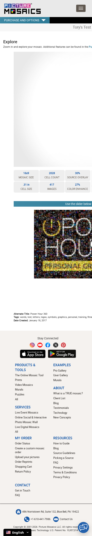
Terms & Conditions (65, 472)
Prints (18, 380)
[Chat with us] (83, 527)
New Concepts (62, 417)
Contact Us (66, 519)
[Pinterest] (63, 345)
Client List (59, 398)
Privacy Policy (61, 477)
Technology (60, 413)
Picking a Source (63, 458)
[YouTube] (40, 345)
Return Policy (23, 471)
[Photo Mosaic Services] (22, 8)
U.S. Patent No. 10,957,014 (64, 530)
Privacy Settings (63, 467)
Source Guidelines (64, 453)
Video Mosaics (24, 385)
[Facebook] (47, 345)
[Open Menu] (81, 8)
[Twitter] (55, 345)
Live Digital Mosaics (27, 427)
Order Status (22, 443)
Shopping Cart (23, 466)
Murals (19, 389)
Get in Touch (22, 490)
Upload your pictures (27, 457)
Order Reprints (23, 462)
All (16, 399)
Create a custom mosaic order (30, 450)
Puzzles (19, 394)
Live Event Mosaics (26, 412)
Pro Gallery (59, 370)
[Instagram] (32, 345)
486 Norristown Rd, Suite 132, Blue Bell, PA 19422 (50, 511)
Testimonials (61, 408)
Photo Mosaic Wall (26, 422)
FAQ (55, 462)
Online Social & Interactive (31, 417)
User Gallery (60, 375)
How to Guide (61, 443)
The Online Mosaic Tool (29, 375)
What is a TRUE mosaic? (68, 393)
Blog (56, 403)
